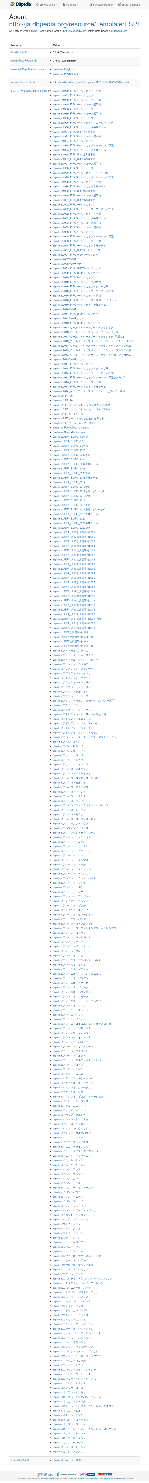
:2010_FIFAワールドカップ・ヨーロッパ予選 (83, 291)
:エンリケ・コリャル (69, 1360)
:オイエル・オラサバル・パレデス (77, 1397)
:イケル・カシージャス (70, 1101)
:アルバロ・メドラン (69, 809)
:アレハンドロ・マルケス (72, 937)
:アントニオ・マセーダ (70, 996)
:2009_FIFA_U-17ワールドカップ (76, 268)
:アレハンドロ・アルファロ (73, 923)
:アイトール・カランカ (70, 650)
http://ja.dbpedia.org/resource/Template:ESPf (74, 23)
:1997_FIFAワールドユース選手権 (77, 163)
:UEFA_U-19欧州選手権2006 (74, 577)
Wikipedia (49, 1478)
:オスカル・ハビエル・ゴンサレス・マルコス (83, 1406)
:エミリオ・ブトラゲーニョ (73, 1324)
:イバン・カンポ (67, 1183)
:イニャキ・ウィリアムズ (72, 1155)
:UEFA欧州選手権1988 (70, 641)
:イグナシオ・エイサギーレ (73, 1083)
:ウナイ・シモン (67, 1224)
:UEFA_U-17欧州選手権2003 (74, 541)
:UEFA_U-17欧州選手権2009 (74, 564)
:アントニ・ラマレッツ (70, 1010)
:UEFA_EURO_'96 (68, 441)
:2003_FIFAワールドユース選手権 (77, 222)
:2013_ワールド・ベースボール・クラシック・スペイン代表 (92, 345)
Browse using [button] (47, 4)
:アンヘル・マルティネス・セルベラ (78, 1060)
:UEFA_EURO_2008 (69, 468)
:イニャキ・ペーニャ (69, 1164)
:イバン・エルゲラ (68, 1174)
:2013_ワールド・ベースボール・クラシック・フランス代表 (92, 350)
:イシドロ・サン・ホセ (70, 1119)
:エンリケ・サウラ (68, 1365)
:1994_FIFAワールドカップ (73, 141)
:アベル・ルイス (67, 741)
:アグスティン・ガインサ (72, 673)
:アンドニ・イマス (68, 1014)
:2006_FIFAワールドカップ (73, 232)
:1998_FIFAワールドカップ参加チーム (79, 186)
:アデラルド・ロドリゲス (72, 709)
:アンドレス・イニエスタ (72, 1037)
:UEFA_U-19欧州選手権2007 (74, 582)
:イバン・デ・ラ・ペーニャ (73, 1187)
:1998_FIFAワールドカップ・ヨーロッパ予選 (83, 177)
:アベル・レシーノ (68, 746)
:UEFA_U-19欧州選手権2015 (74, 609)
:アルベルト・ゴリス (69, 841)
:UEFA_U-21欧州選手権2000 (74, 614)
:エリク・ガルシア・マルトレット (77, 1333)
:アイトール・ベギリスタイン (74, 655)
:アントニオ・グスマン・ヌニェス (77, 973)
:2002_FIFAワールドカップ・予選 (77, 213)
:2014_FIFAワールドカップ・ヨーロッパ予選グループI (89, 377)
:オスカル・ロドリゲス (70, 1419)
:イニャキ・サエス (68, 1160)
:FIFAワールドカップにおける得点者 (78, 418)
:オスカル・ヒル (67, 1410)
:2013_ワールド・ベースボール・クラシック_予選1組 (88, 336)
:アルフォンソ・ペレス (70, 828)
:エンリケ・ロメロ (68, 1387)
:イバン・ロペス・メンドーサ (74, 1210)
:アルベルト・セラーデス (72, 850)
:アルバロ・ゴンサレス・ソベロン (77, 778)
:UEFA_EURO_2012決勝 (71, 495)
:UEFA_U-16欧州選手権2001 (74, 532)
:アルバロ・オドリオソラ (72, 773)
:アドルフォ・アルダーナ (72, 728)
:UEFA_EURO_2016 (69, 500)
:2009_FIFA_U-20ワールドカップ (76, 273)
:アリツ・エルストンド (70, 764)
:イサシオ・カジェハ (69, 1110)
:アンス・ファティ (68, 941)
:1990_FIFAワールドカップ (73, 118)
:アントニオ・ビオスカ (70, 982)
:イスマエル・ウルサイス (72, 1128)
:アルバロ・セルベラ (69, 782)
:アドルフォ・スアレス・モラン (75, 732)
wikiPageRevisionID (24, 60)
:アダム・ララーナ (68, 705)
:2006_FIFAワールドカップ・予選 (77, 241)
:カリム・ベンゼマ (68, 1442)
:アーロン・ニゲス (68, 1069)
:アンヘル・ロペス (68, 1064)
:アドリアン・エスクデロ (72, 718)
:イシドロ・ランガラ (69, 1123)
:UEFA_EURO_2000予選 (71, 455)
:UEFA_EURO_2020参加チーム (75, 523)
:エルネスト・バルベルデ (72, 1337)
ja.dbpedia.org (119, 31)
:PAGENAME (65, 73)
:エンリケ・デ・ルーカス (72, 1374)
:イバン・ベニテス (68, 1196)
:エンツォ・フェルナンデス (73, 1346)
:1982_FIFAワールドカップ (73, 95)
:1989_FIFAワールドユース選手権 (77, 113)
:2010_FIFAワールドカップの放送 (77, 282)
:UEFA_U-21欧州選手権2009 (74, 623)
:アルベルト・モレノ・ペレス (74, 878)
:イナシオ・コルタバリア (72, 1133)
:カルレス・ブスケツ (69, 1451)
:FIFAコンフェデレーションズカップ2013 (81, 409)
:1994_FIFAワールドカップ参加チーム (79, 150)
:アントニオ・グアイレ (70, 969)
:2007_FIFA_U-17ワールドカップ (76, 250)
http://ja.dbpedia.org (74, 31)
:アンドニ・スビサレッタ (72, 1028)
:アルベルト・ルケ (68, 887)
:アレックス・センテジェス (73, 914)
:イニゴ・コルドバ (68, 1137)
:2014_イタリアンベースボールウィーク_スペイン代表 (89, 391)
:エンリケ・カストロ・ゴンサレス (77, 1351)
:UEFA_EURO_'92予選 (70, 436)
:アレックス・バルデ (69, 919)
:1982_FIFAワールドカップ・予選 (77, 100)
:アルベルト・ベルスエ (70, 873)
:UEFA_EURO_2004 (69, 459)
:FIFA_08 (63, 395)
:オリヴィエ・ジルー (69, 1437)
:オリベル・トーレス (69, 1433)
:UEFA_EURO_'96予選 (70, 445)
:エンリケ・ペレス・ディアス (74, 1378)
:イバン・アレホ (67, 1169)
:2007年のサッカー (68, 259)
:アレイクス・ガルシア (70, 901)
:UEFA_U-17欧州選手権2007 (74, 555)
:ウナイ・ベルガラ (68, 1233)
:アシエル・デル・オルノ (72, 691)
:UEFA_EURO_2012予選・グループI (78, 491)
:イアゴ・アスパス (68, 1073)
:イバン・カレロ (67, 1178)
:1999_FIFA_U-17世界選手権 (74, 191)
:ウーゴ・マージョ (68, 1251)
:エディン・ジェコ (68, 1306)
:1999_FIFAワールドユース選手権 (77, 195)
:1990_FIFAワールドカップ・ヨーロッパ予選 (83, 122)
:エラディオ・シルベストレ (73, 1328)
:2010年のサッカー (68, 309)
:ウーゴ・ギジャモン (69, 1242)
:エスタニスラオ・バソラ (72, 1287)
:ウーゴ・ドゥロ (67, 1246)
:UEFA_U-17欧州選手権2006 (74, 550)
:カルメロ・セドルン (69, 1447)
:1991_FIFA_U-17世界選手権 (74, 131)
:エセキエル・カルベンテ (72, 1301)
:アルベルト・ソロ (68, 855)
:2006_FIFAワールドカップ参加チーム (79, 245)
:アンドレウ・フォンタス (72, 1032)
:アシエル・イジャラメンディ (74, 687)
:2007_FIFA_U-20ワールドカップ (76, 254)
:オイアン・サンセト (69, 1392)
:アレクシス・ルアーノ (70, 910)
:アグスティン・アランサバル (74, 668)
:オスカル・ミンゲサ (69, 1415)
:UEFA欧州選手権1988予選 (73, 646)
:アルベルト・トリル (69, 864)
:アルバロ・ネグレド (69, 791)
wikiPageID (19, 52)
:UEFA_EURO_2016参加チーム (75, 514)
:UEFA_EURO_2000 (69, 450)
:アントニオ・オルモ (69, 964)
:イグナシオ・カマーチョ (72, 1087)
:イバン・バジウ (67, 1192)
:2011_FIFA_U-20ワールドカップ (76, 313)
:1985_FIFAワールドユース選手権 (77, 104)
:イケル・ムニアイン (69, 1105)
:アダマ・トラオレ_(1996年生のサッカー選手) (84, 700)
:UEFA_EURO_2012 (69, 482)
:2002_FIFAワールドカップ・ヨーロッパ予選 (83, 209)
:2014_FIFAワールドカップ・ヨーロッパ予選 (83, 373)
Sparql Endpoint (130, 4)
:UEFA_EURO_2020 (69, 518)
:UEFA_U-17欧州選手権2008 (74, 559)
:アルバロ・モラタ (68, 814)
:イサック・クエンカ (69, 1114)
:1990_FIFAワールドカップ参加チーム (79, 127)
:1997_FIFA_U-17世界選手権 (74, 159)
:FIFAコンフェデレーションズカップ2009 (81, 404)
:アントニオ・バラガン (70, 978)
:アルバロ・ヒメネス (69, 800)
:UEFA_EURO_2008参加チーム (75, 477)
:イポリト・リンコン (69, 1215)
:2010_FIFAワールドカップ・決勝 (77, 295)
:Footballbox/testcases (71, 427)
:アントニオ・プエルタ (70, 987)
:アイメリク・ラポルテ (70, 664)
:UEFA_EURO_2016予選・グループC (79, 509)
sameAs (19, 1460)
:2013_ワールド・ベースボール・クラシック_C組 (86, 332)
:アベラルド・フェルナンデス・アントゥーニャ (84, 737)
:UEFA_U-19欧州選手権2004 (74, 573)
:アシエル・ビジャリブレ (72, 696)
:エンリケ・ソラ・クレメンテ (74, 1369)
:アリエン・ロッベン (69, 755)
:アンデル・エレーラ (69, 951)
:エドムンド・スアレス (70, 1315)
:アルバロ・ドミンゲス (70, 787)
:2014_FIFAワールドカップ (73, 364)
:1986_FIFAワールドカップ (73, 109)
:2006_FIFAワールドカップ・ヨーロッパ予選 (83, 236)
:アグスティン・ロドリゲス (73, 682)
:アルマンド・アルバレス (72, 896)
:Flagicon (63, 69)
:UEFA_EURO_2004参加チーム (75, 464)
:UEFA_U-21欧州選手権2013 (74, 627)
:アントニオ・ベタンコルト (73, 992)
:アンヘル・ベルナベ (69, 1055)
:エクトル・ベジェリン (70, 1269)
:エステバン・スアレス (70, 1296)
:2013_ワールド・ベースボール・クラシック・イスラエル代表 (93, 341)
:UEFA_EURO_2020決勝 (71, 527)
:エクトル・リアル (68, 1274)
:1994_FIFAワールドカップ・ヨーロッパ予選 (83, 145)
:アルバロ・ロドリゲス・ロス (74, 819)
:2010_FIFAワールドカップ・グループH (80, 286)
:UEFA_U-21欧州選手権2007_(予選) (78, 618)
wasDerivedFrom (23, 82)
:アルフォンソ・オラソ (70, 823)
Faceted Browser (102, 4)
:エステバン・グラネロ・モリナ (75, 1292)
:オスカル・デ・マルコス (72, 1401)
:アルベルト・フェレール (72, 869)
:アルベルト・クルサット (72, 837)
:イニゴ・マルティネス (70, 1142)
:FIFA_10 (63, 400)
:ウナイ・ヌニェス (68, 1228)
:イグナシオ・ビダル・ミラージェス (78, 1096)
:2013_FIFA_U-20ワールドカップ (76, 323)
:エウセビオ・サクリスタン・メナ (77, 1255)
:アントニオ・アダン (69, 955)
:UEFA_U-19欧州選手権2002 (74, 568)
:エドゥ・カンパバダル (70, 1310)
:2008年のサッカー (68, 263)
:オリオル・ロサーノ (69, 1424)
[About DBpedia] (20, 4)
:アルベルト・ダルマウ (70, 860)
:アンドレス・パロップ (70, 1042)
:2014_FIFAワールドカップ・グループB (80, 368)
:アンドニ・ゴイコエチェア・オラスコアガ (82, 1023)
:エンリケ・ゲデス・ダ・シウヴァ (77, 1356)
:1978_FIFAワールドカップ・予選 (77, 90)
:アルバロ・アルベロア (70, 769)
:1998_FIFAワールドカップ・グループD (80, 172)
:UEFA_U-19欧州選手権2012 (74, 600)
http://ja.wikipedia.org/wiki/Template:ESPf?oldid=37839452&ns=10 (91, 82)
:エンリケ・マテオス (69, 1383)
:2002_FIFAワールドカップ (73, 204)
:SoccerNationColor (69, 432)
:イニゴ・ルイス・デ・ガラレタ (75, 1151)
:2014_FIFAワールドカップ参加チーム (79, 386)
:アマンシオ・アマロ (69, 750)
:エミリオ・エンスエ (69, 1319)
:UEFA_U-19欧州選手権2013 (74, 605)
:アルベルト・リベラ (69, 882)
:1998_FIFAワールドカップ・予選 (77, 181)
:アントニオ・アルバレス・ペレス (77, 960)
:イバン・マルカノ (68, 1201)
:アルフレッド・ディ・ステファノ (77, 832)
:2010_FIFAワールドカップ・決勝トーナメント (84, 300)
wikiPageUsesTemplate (28, 69)
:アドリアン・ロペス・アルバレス (77, 723)
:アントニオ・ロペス (69, 1005)
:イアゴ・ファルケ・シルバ (73, 1078)
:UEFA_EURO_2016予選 (71, 505)
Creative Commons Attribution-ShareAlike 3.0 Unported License (105, 1478)
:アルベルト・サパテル (70, 846)
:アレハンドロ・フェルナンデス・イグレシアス (84, 928)
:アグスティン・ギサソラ (72, 678)
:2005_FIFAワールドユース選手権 (77, 227)
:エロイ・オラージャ (69, 1342)
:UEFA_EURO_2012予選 (71, 486)
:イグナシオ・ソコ (68, 1092)
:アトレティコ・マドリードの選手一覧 (79, 714)
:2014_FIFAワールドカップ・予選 (77, 382)
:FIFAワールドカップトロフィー (76, 423)
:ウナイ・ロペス (67, 1237)
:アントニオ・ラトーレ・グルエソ (77, 1001)
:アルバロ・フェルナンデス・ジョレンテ (81, 805)
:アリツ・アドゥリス (69, 759)
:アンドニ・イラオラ (69, 1019)
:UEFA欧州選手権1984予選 (73, 637)
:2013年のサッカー (68, 359)
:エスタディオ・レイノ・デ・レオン (78, 1283)
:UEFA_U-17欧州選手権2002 (74, 536)
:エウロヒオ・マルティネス (73, 1265)
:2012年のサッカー (68, 318)
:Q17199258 (67, 1460)
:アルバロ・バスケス (69, 796)
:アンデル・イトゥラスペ (72, 946)
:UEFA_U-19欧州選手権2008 (74, 587)
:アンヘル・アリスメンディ (73, 1046)
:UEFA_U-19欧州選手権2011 (74, 596)
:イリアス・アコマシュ (70, 1219)
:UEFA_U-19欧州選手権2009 (74, 591)
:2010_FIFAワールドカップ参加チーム (79, 304)
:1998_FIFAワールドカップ (73, 168)
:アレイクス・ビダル (69, 905)
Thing (34, 31)
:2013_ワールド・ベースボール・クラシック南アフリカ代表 (92, 354)
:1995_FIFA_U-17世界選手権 (74, 154)
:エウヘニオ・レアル (69, 1260)
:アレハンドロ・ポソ (69, 932)
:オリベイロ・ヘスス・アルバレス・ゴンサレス (84, 1428)
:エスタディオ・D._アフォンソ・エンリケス (83, 1278)
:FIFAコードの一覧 (68, 414)
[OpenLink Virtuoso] (44, 1474)
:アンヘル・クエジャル (70, 1051)
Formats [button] (71, 4)
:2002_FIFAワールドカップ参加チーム (79, 218)
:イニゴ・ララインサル (70, 1146)
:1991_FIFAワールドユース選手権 (77, 136)
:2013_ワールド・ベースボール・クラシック (83, 327)
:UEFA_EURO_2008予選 (71, 473)
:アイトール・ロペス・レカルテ (75, 659)
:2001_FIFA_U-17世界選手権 (74, 200)
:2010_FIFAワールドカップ (73, 277)
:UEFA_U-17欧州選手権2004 (74, 546)
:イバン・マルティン (69, 1205)
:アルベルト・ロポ (68, 891)
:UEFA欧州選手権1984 (70, 632)
